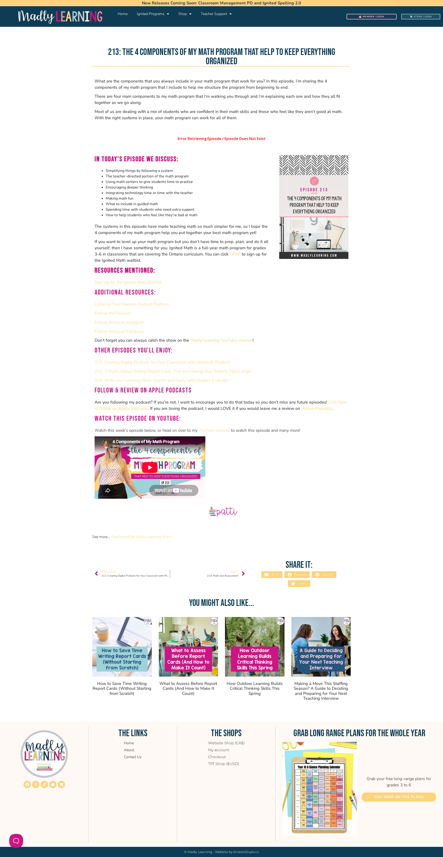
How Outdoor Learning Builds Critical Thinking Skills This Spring (255, 688)
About (129, 750)
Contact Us (133, 757)
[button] (271, 574)
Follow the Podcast (112, 313)
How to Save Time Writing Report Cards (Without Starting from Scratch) (122, 688)
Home (123, 13)
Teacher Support (214, 13)
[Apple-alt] (53, 784)
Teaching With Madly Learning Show (141, 536)
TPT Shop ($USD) (223, 764)
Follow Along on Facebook (120, 331)
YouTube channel (214, 430)
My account (218, 750)
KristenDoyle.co (246, 852)
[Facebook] (27, 784)
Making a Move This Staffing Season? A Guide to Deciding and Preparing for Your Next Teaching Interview (321, 691)
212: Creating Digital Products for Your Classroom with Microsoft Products (163, 362)
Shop (182, 13)
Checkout (217, 757)
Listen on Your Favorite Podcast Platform (132, 304)
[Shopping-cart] (61, 784)
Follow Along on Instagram (119, 322)
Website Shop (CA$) (226, 743)
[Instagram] (35, 784)
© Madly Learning (198, 852)
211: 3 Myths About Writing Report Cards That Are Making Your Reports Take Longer (173, 371)
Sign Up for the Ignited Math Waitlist (128, 282)
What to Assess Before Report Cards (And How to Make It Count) (188, 688)
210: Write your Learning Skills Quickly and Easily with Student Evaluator (162, 380)
